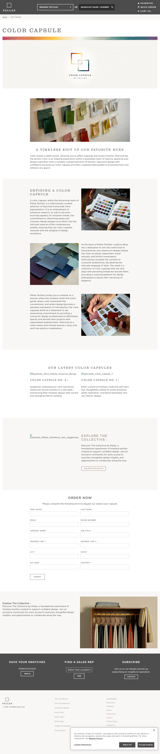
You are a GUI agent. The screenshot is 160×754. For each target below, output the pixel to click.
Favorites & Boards (61, 708)
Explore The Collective (94, 437)
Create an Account (27, 668)
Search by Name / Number (95, 7)
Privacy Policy (111, 721)
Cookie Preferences (82, 745)
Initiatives (110, 706)
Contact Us (110, 725)
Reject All (127, 745)
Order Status (59, 717)
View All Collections (62, 703)
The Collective (60, 730)
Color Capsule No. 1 (99, 380)
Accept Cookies (146, 745)
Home (4, 17)
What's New (59, 721)
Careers (109, 718)
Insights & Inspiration (62, 726)
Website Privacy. (96, 738)
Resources (110, 703)
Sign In (27, 674)
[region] (114, 738)
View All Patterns (61, 699)
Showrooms (111, 714)
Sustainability (111, 699)
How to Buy (59, 712)
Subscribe (131, 676)
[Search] (112, 7)
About (108, 710)
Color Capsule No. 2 (48, 380)
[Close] (154, 730)
